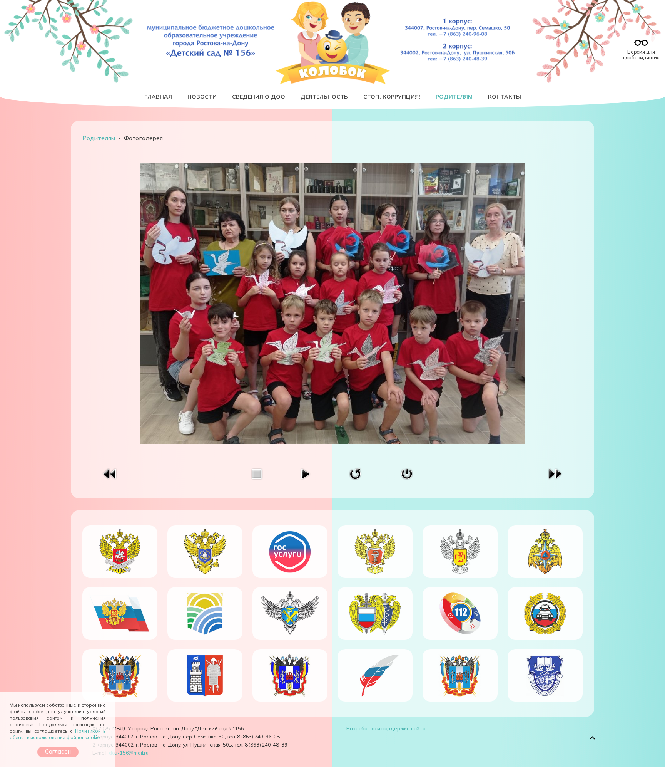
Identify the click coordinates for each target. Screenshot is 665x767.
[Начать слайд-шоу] (305, 473)
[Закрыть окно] (407, 473)
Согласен (58, 751)
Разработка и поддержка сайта (385, 728)
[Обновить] (355, 473)
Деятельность (324, 96)
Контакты (504, 96)
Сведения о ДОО (258, 96)
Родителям (454, 96)
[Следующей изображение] (555, 473)
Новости (202, 96)
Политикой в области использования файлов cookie (58, 734)
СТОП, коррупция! (391, 96)
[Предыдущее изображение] (110, 473)
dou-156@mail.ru (129, 753)
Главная (158, 96)
